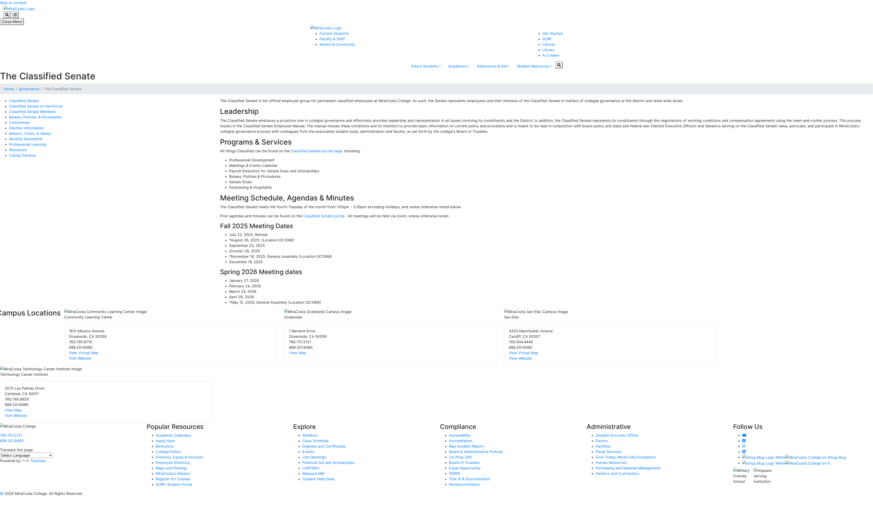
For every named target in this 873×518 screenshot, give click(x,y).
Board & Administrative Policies (476, 451)
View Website (520, 358)
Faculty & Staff (332, 39)
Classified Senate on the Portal (36, 106)
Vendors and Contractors (617, 473)
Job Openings (314, 457)
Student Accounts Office (617, 435)
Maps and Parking (171, 468)
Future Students (424, 66)
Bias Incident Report (466, 446)
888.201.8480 (12, 440)
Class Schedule (315, 440)
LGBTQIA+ (311, 468)
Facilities (603, 446)
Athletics (309, 435)
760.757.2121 (11, 435)
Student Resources (533, 66)
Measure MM (313, 473)
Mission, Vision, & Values (30, 133)
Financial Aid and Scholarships (328, 462)
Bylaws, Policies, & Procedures (35, 117)
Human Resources (611, 462)
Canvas (548, 44)
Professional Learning (27, 144)
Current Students (334, 33)
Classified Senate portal (323, 216)
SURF (547, 39)
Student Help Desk (318, 479)
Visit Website (80, 358)
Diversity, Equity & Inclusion (179, 457)
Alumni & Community (337, 44)
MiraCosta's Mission (173, 473)
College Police (168, 451)
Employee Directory (173, 462)
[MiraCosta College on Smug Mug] (794, 457)
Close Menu (12, 21)
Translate (38, 460)
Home (9, 89)
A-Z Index (550, 55)
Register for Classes (173, 479)
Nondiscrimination (464, 484)
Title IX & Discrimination (469, 479)
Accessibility (460, 435)
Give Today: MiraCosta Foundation (625, 457)
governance (29, 89)
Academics (457, 66)
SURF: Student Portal (174, 484)
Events (308, 451)
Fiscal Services (608, 451)
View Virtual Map (83, 352)
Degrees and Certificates (324, 446)
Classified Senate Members (32, 111)
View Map (297, 352)
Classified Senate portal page (316, 151)
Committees (19, 122)
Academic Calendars (173, 435)
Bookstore (164, 446)
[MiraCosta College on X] (786, 462)
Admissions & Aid (492, 66)
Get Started (552, 33)
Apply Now (165, 440)
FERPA (454, 473)
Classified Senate (24, 100)
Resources (18, 150)
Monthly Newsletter (26, 139)
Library (548, 50)
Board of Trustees (464, 462)
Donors (602, 440)
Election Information (26, 128)
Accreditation (460, 440)
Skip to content (13, 2)
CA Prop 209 (460, 457)
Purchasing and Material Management (628, 468)
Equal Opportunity (465, 468)
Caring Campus (22, 155)
